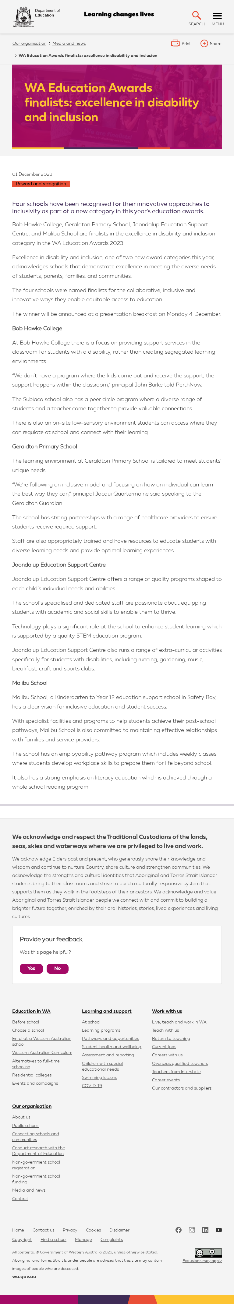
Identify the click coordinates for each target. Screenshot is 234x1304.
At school (91, 1022)
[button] (197, 15)
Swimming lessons (99, 1078)
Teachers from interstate (176, 1072)
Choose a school (28, 1030)
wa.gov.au (24, 1276)
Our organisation (31, 1106)
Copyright (22, 1240)
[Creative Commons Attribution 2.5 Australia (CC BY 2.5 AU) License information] (208, 1253)
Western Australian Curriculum (42, 1053)
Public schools (25, 1126)
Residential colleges (31, 1075)
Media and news (28, 1190)
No (57, 968)
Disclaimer (119, 1230)
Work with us (167, 1011)
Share (216, 44)
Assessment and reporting (108, 1055)
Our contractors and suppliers (181, 1088)
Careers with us (167, 1055)
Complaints (112, 1240)
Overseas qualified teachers (180, 1064)
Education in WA (31, 1011)
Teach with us (165, 1030)
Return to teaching (171, 1039)
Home (18, 1230)
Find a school (53, 1240)
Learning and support (107, 1011)
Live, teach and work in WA (179, 1022)
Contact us (43, 1230)
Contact (20, 1199)
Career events (166, 1080)
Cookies (93, 1230)
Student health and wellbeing (111, 1047)
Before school (25, 1022)
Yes (31, 968)
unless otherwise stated (135, 1252)
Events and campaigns (35, 1083)
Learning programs (101, 1030)
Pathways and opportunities (110, 1039)
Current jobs (164, 1047)
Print (186, 44)
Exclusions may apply (202, 1261)
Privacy (70, 1230)
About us (21, 1117)
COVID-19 (92, 1086)
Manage (83, 1240)
